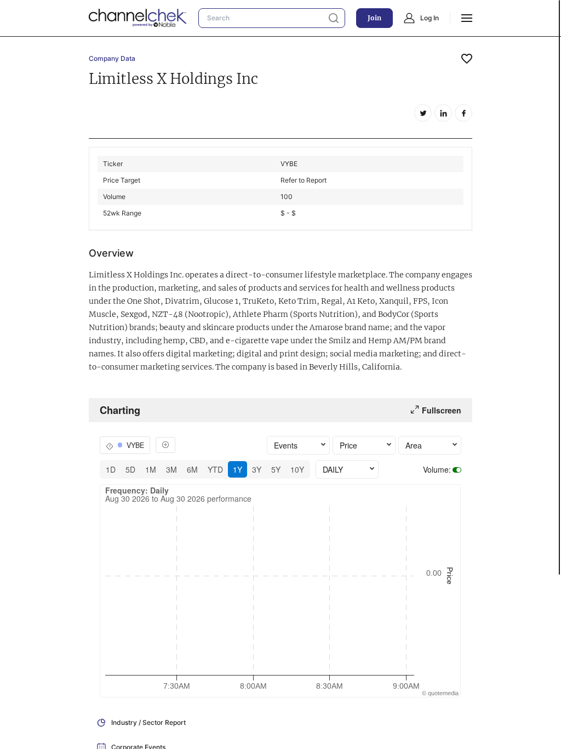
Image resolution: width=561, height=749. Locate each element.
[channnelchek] (138, 18)
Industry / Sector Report (148, 722)
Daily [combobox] (333, 469)
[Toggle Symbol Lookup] (165, 445)
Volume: (437, 469)
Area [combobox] (413, 445)
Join (374, 18)
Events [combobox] (285, 445)
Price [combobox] (348, 445)
